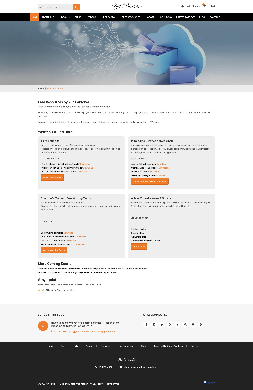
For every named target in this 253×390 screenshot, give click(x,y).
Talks (78, 17)
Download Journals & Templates (150, 181)
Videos (92, 17)
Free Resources (131, 17)
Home (34, 17)
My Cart (211, 6)
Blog (202, 17)
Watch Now (139, 246)
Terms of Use (112, 383)
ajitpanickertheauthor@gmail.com (95, 331)
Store (150, 17)
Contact (215, 17)
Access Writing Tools (54, 250)
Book (64, 17)
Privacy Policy (96, 383)
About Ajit (48, 17)
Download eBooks (52, 177)
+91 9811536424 (62, 331)
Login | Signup (192, 6)
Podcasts (109, 17)
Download (85, 164)
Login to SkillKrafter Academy (177, 17)
